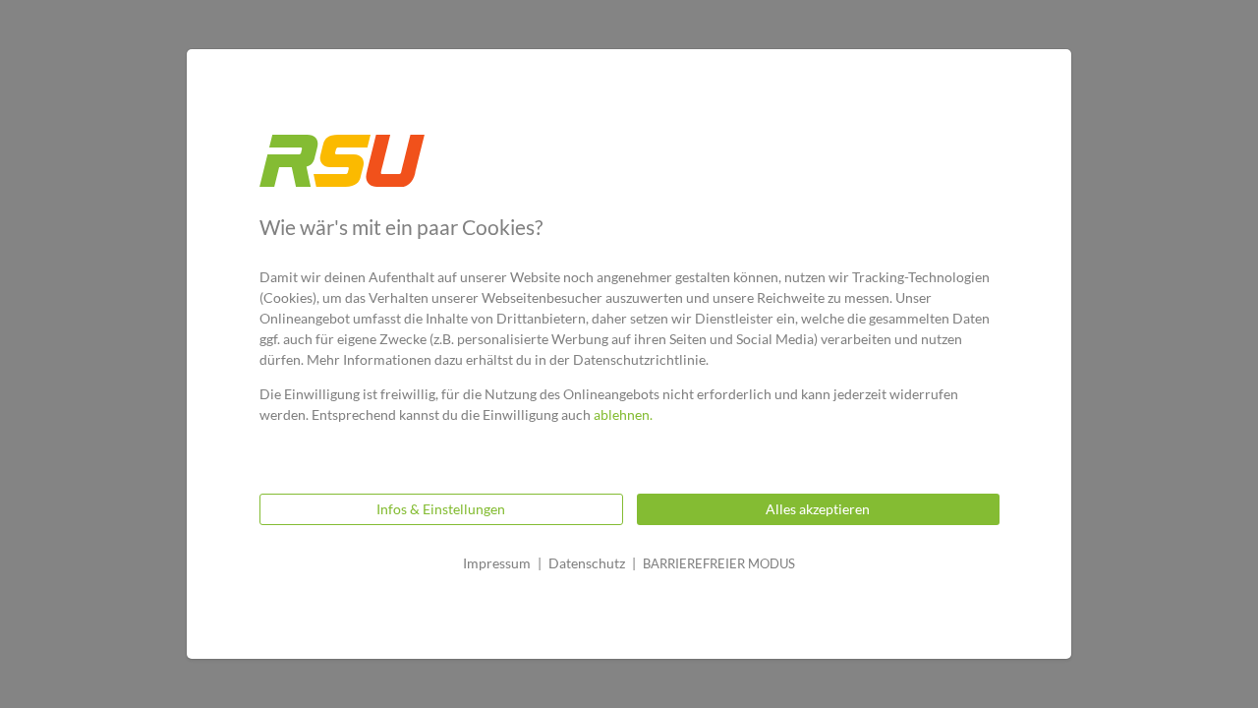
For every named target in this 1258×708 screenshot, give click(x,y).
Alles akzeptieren (818, 509)
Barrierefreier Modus (719, 563)
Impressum (497, 563)
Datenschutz (586, 563)
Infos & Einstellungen (440, 509)
